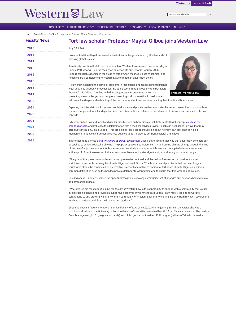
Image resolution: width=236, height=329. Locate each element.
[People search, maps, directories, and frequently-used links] (201, 4)
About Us (55, 27)
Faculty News (40, 34)
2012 (30, 48)
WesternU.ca (183, 3)
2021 (30, 107)
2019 (30, 94)
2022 (30, 114)
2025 (30, 133)
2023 (30, 120)
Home (28, 34)
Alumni (178, 27)
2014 (30, 61)
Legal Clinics (158, 27)
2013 (30, 54)
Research (136, 27)
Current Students (110, 27)
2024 (51, 34)
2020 (30, 101)
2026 (30, 140)
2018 (30, 87)
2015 (30, 68)
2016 (30, 74)
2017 (30, 81)
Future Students (79, 27)
